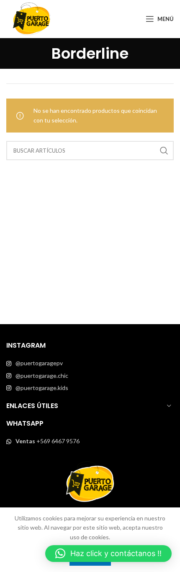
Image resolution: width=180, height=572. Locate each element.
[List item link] (90, 363)
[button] (108, 553)
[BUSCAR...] (164, 150)
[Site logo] (31, 18)
